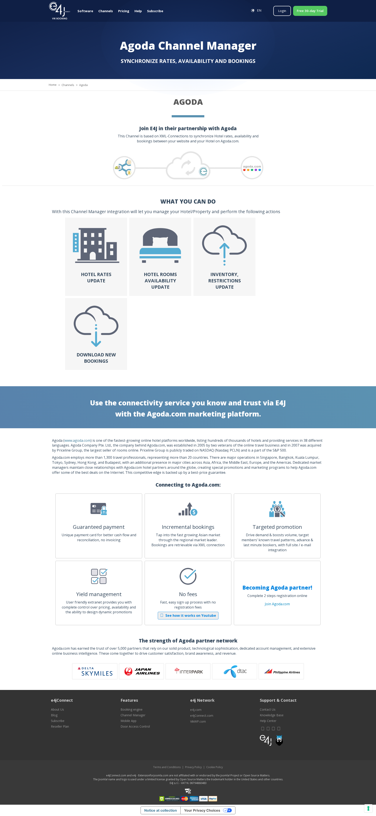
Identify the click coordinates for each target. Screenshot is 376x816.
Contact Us (267, 709)
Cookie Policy (214, 767)
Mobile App (128, 721)
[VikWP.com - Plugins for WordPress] (292, 740)
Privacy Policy (193, 767)
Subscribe (57, 721)
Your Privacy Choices (202, 810)
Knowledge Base (272, 715)
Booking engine (132, 709)
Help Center (268, 721)
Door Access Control (135, 726)
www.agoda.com (77, 440)
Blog (54, 715)
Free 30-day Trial (310, 10)
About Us (57, 709)
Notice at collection (160, 810)
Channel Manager (133, 715)
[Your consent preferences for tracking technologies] (368, 808)
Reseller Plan (60, 726)
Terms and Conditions (167, 767)
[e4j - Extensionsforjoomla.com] (265, 741)
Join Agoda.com (277, 604)
